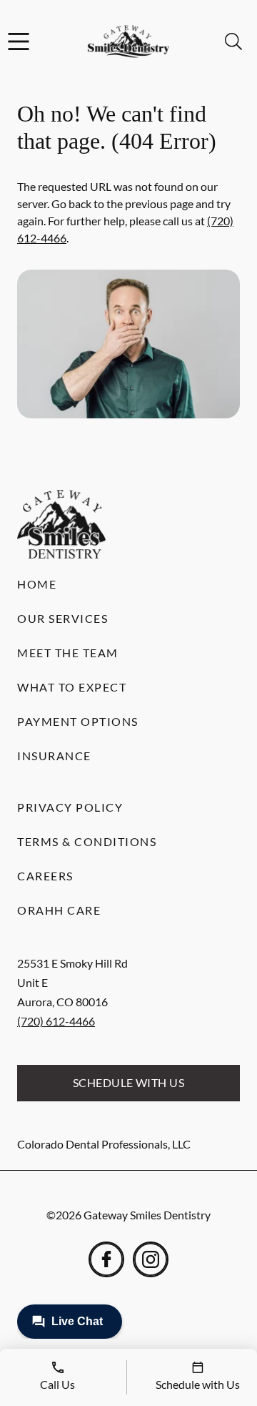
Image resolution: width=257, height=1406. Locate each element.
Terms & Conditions (86, 841)
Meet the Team (68, 652)
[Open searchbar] (233, 41)
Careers (45, 876)
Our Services (62, 618)
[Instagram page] (150, 1259)
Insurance (54, 755)
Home (36, 584)
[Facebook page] (106, 1259)
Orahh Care (59, 910)
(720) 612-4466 (56, 1021)
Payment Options (77, 721)
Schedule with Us (129, 1082)
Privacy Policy (70, 807)
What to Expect (71, 687)
